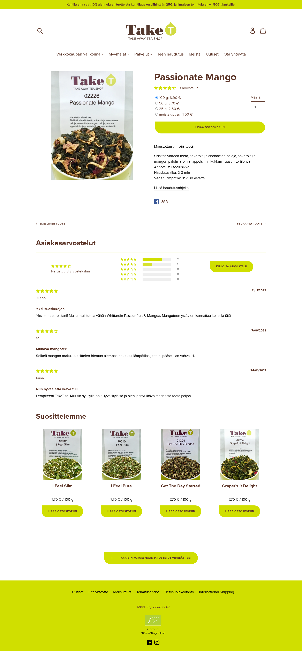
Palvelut (142, 54)
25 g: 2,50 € (169, 109)
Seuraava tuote (249, 223)
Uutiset (212, 54)
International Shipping (216, 592)
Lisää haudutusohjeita (171, 187)
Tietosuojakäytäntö (179, 592)
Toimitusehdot (147, 592)
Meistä (195, 54)
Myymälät (118, 54)
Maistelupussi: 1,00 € (176, 114)
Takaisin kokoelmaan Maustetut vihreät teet (155, 557)
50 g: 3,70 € (169, 103)
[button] (165, 88)
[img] (47, 291)
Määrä (256, 97)
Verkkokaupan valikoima (78, 54)
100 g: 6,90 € (170, 97)
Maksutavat (122, 592)
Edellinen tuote (52, 223)
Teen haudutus (170, 54)
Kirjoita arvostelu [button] (231, 266)
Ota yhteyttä (235, 54)
